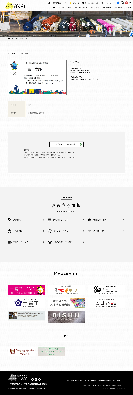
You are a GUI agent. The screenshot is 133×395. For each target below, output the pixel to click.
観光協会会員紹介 (105, 380)
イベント (61, 7)
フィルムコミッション (92, 3)
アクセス (128, 7)
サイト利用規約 (91, 380)
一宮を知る (118, 7)
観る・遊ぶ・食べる (81, 7)
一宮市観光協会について (58, 3)
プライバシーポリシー (75, 380)
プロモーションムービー (23, 242)
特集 (69, 7)
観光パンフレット (60, 220)
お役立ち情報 (107, 7)
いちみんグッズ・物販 (17, 38)
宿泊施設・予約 (99, 220)
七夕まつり (75, 3)
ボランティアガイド (61, 231)
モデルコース (95, 7)
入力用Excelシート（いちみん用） (65, 144)
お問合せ (117, 380)
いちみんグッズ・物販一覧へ (19, 53)
